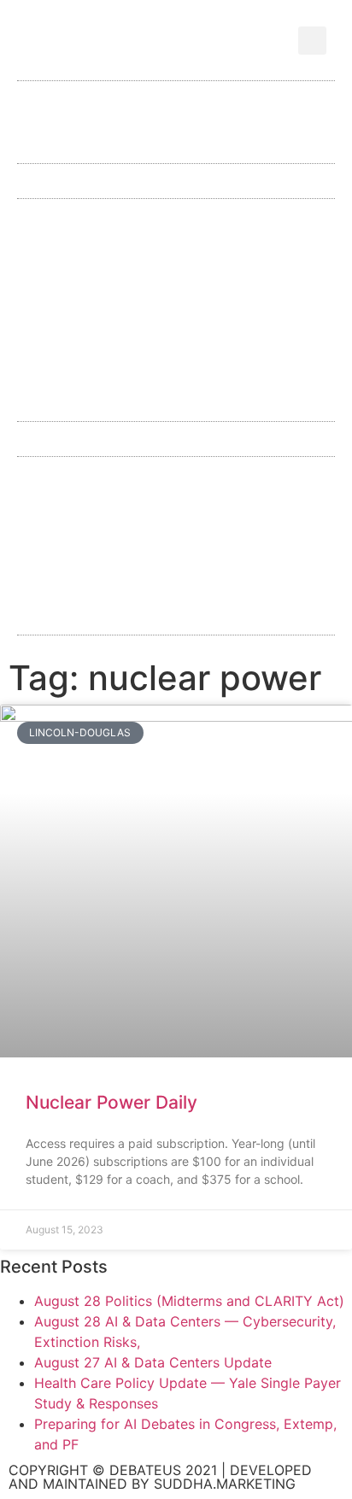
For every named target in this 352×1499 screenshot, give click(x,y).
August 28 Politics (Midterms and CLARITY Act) (189, 1300)
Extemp (124, 265)
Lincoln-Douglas (105, 221)
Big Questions (176, 310)
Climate (261, 479)
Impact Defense (130, 567)
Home (100, 94)
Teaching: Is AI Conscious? (176, 354)
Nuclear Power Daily (111, 1102)
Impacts (245, 567)
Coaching (245, 122)
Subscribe (142, 149)
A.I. (76, 479)
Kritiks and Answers (132, 612)
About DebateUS (211, 94)
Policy (217, 221)
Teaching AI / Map (176, 398)
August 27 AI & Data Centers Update (153, 1362)
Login (232, 149)
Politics (259, 612)
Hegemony (247, 523)
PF (288, 221)
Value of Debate (126, 122)
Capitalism (162, 479)
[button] (312, 40)
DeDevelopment (121, 523)
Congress (220, 265)
